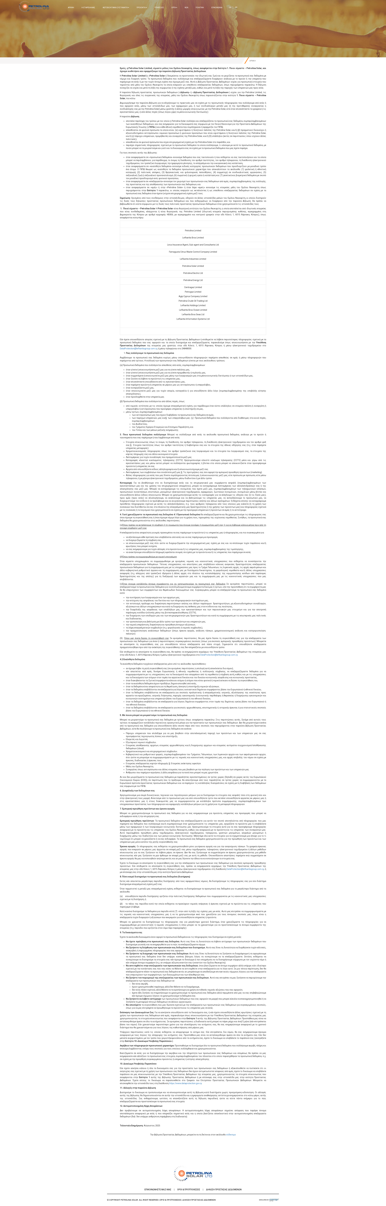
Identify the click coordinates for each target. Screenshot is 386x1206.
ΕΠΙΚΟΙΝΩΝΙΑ (216, 7)
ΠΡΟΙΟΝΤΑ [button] (141, 7)
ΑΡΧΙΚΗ (71, 7)
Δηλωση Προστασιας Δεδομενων (224, 1189)
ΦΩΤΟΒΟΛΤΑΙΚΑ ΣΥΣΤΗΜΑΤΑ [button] (115, 7)
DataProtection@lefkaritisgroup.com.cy (138, 348)
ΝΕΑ (186, 7)
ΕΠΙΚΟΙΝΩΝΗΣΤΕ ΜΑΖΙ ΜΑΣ (157, 1189)
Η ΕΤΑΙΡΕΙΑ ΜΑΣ (88, 7)
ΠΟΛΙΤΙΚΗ (200, 7)
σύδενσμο (231, 1134)
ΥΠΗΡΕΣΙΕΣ (159, 7)
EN (230, 7)
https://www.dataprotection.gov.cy (185, 1083)
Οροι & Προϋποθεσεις (188, 1189)
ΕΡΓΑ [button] (174, 7)
